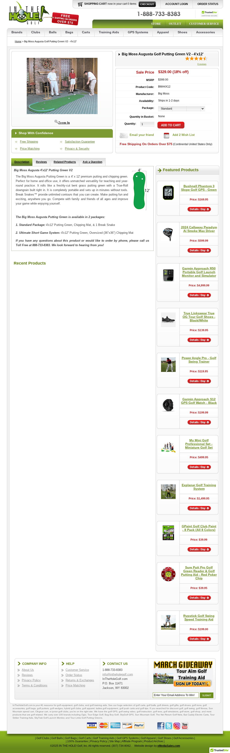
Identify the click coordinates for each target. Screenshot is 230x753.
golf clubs (79, 705)
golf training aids (98, 705)
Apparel (163, 32)
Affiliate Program (132, 741)
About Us (28, 670)
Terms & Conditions (34, 685)
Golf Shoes (164, 738)
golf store (184, 711)
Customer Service (204, 23)
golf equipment (65, 705)
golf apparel (88, 708)
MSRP (150, 80)
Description (21, 162)
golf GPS (112, 711)
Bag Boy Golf (112, 714)
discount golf (176, 708)
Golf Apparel (148, 738)
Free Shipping (29, 141)
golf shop (195, 711)
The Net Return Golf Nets (169, 714)
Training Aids (109, 32)
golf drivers (162, 705)
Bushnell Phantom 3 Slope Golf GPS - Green (199, 187)
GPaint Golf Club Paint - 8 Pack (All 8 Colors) (199, 528)
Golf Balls (57, 738)
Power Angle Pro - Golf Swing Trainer (199, 359)
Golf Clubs (42, 738)
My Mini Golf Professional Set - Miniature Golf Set (199, 443)
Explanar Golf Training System (199, 486)
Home (18, 41)
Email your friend (142, 135)
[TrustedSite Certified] (209, 13)
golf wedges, (57, 708)
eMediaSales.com (168, 745)
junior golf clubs (60, 711)
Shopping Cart (95, 3)
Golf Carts (85, 738)
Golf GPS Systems (128, 738)
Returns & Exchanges (80, 680)
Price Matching (30, 148)
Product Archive (153, 741)
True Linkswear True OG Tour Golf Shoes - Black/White (199, 316)
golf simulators (171, 711)
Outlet (175, 23)
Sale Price (145, 72)
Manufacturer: (145, 94)
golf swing (189, 708)
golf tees (157, 711)
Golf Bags (71, 738)
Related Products (65, 162)
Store (156, 23)
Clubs (35, 32)
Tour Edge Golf (95, 714)
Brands (16, 32)
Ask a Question (92, 162)
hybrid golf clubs (72, 708)
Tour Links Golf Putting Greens (86, 718)
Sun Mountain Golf (145, 714)
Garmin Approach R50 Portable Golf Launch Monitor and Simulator (199, 272)
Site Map (114, 741)
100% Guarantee (77, 741)
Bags (69, 32)
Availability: (146, 101)
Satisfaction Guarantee (80, 141)
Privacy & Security (77, 148)
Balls (53, 32)
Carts (86, 32)
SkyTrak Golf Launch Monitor (49, 718)
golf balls (151, 705)
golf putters (43, 708)
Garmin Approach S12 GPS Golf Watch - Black (199, 401)
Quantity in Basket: (142, 116)
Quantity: (130, 123)
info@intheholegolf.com (117, 674)
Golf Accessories (183, 738)
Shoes (182, 32)
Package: (148, 108)
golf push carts (127, 708)
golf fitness (201, 708)
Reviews (41, 162)
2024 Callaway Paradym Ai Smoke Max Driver (199, 229)
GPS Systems (138, 32)
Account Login (176, 4)
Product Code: (145, 87)
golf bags (31, 708)
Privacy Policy (31, 680)
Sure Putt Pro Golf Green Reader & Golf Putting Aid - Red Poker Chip (199, 573)
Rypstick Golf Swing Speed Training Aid (199, 617)
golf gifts (174, 705)
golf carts (140, 705)
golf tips (144, 708)
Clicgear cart (41, 711)
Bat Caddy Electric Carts (196, 714)
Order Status (207, 4)
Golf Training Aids (104, 738)
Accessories (205, 32)
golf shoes (185, 705)
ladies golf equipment (107, 708)
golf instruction (144, 711)
